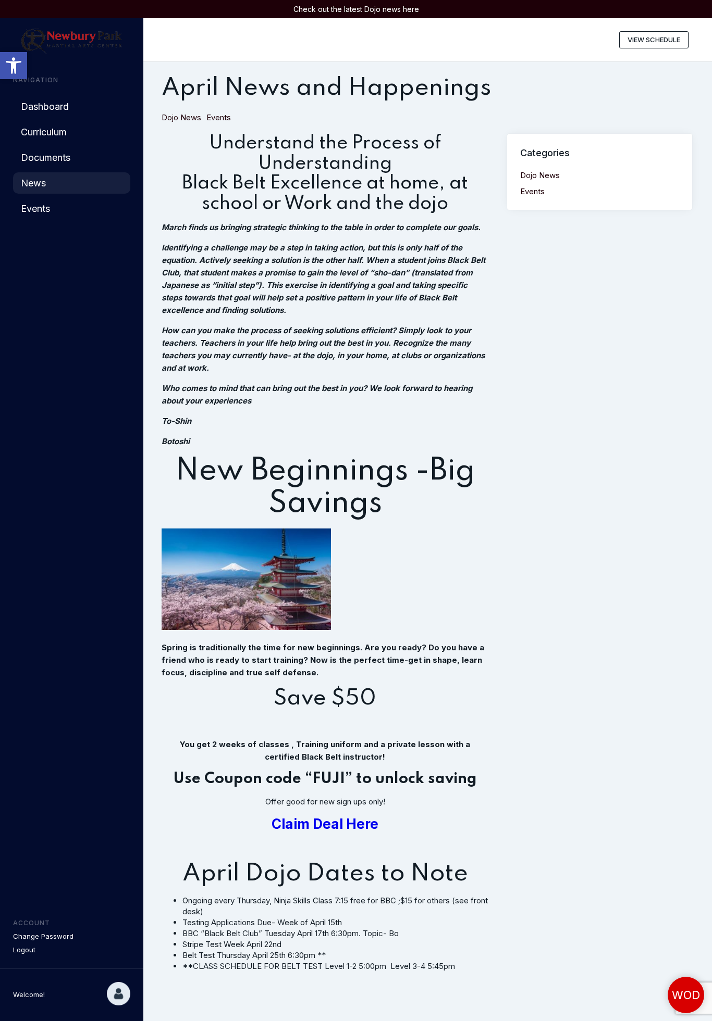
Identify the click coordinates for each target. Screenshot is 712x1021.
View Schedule (654, 39)
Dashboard (45, 106)
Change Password (43, 936)
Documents (45, 157)
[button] (13, 65)
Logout (24, 950)
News (33, 183)
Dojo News (181, 117)
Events (35, 208)
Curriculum (44, 132)
